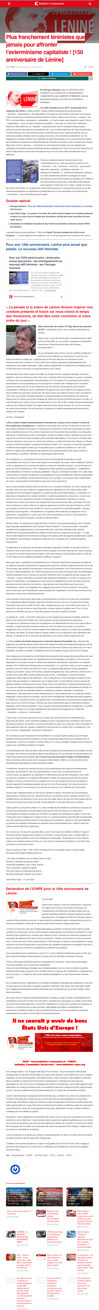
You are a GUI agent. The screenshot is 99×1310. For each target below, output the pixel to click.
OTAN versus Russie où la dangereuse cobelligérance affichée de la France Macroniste (55, 1237)
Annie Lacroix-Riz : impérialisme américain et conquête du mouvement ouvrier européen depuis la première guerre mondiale (54, 1287)
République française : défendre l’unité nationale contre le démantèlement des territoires (79, 1197)
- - (25, 1166)
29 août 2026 (74, 1204)
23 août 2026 (53, 1268)
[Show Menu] (9, 3)
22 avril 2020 (10, 67)
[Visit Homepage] (49, 3)
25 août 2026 (23, 1245)
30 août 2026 (14, 1204)
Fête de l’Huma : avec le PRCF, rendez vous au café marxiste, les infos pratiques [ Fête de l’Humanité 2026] (85, 1217)
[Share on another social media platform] (91, 78)
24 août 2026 (53, 1245)
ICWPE (29, 1155)
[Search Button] (90, 3)
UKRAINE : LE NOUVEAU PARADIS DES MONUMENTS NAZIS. (22, 1237)
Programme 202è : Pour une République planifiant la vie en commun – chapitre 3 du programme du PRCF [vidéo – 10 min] (49, 1196)
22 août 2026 (53, 1299)
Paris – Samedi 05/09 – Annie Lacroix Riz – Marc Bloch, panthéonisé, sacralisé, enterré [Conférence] (24, 1261)
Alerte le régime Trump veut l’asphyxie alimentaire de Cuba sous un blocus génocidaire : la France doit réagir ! (85, 1239)
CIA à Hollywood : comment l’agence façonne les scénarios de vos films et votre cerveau (84, 1284)
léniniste (61, 1155)
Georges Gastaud (18, 1155)
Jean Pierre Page (41, 1155)
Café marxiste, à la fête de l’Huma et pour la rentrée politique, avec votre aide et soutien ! (54, 1260)
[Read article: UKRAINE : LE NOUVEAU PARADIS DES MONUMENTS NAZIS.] (11, 1234)
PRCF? (69, 1155)
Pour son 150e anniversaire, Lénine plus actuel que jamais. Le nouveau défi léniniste (46, 246)
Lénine (52, 1155)
